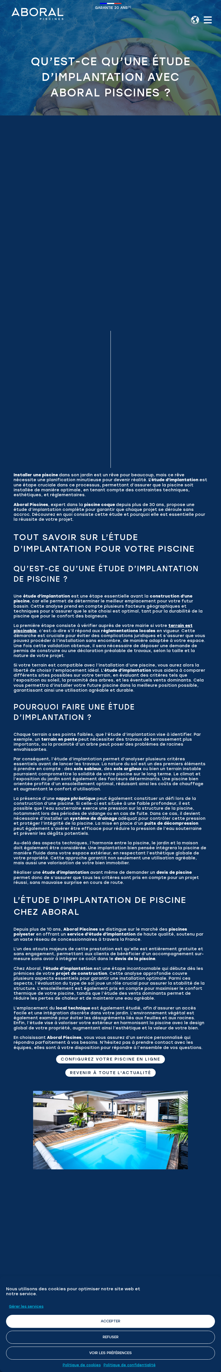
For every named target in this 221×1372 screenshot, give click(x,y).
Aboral (37, 14)
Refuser (111, 1337)
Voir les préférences (110, 1353)
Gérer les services (26, 1306)
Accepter (110, 1321)
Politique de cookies (82, 1365)
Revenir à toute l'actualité (110, 1072)
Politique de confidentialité (130, 1365)
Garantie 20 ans (112, 7)
